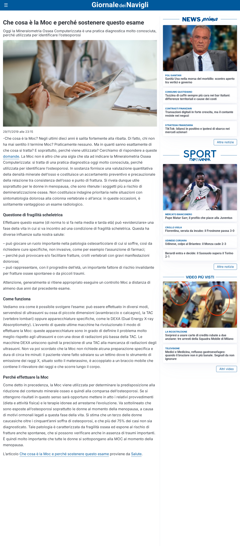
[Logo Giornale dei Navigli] (120, 5)
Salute (136, 454)
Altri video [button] (226, 369)
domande (11, 156)
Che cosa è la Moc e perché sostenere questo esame (64, 454)
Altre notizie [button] (225, 142)
